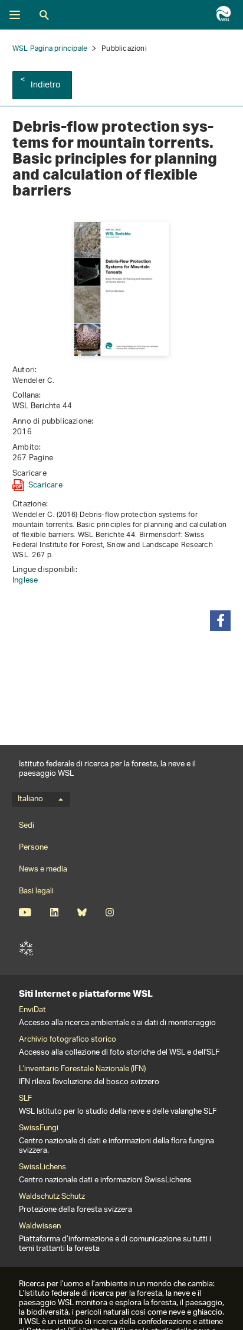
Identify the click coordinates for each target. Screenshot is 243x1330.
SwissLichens (42, 1167)
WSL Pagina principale (49, 48)
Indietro (46, 85)
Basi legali (36, 891)
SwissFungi (38, 1128)
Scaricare (45, 485)
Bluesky (82, 912)
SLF (26, 948)
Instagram (109, 912)
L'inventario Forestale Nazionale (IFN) (82, 1069)
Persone (33, 848)
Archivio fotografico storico (67, 1040)
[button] (220, 620)
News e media (43, 869)
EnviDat (32, 1010)
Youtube (25, 912)
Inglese (25, 580)
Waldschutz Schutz (52, 1197)
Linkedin (54, 912)
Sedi (26, 826)
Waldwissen (40, 1226)
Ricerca (44, 15)
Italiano (30, 799)
